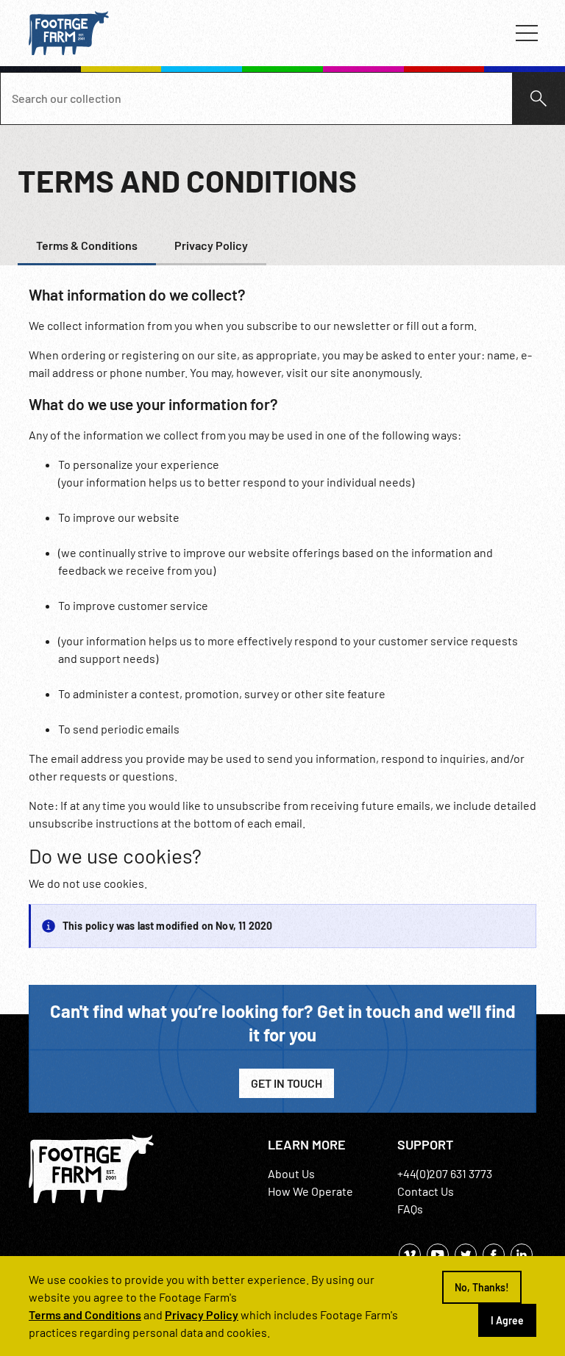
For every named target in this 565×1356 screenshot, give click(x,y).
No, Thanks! (482, 1287)
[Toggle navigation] (526, 33)
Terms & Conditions (87, 245)
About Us (291, 1173)
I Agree (507, 1320)
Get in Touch (286, 1083)
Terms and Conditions (85, 1314)
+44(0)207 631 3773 (444, 1173)
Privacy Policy (211, 245)
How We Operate (310, 1191)
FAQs (410, 1209)
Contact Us (425, 1191)
